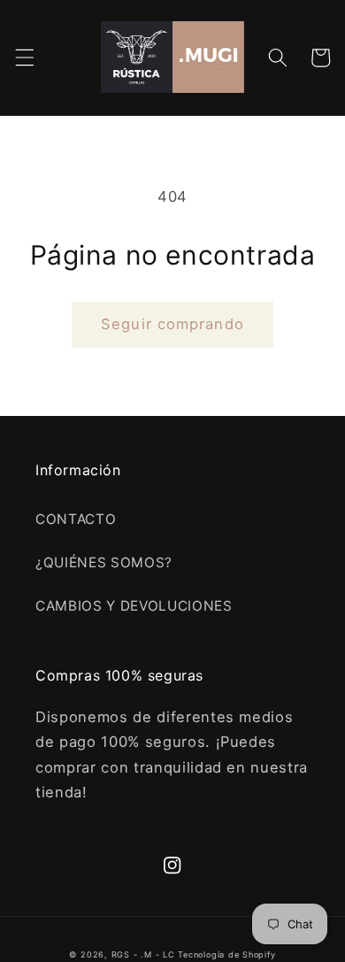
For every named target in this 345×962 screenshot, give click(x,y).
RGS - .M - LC (145, 954)
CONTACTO (75, 519)
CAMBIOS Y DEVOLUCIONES (134, 605)
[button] (24, 57)
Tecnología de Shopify (226, 954)
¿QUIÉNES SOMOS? (103, 562)
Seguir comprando (172, 324)
